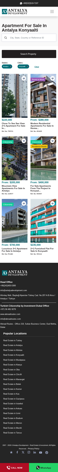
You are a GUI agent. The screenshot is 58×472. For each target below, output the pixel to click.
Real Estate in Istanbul (13, 403)
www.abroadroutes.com (10, 314)
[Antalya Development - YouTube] (40, 452)
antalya (7, 66)
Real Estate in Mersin (12, 423)
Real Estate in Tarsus (12, 433)
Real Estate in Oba (11, 370)
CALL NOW (16, 468)
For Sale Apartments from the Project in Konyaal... (40, 188)
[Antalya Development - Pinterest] (46, 452)
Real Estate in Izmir (11, 413)
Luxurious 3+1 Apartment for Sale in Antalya (14, 249)
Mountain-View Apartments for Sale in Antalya (13, 188)
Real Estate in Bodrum (13, 418)
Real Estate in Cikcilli (12, 374)
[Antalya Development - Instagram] (29, 452)
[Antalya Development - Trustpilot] (11, 452)
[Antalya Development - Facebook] (17, 452)
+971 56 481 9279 (8, 309)
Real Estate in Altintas (12, 350)
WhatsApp (45, 468)
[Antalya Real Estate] (29, 275)
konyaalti (23, 66)
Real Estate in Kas (11, 394)
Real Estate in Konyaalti (13, 355)
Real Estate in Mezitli (12, 428)
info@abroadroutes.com (10, 319)
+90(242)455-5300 (8, 285)
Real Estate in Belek (12, 384)
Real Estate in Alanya (12, 365)
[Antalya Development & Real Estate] (14, 11)
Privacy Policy (33, 449)
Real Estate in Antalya (12, 345)
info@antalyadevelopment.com (13, 290)
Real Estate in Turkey (12, 340)
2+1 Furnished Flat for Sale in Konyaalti (42, 249)
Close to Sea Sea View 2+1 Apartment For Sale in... (13, 125)
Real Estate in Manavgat (14, 379)
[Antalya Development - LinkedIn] (34, 452)
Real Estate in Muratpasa (14, 360)
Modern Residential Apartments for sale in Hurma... (42, 125)
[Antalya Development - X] (23, 452)
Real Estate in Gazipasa (13, 399)
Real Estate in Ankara (12, 408)
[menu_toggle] (52, 11)
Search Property (28, 54)
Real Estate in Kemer (12, 389)
